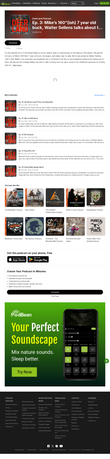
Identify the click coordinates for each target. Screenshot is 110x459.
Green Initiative (93, 414)
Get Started (55, 292)
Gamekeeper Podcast (95, 210)
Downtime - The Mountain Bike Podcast (54, 240)
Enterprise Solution (11, 411)
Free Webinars (76, 408)
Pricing (44, 3)
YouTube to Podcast (29, 425)
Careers (90, 408)
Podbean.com (89, 450)
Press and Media (93, 411)
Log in (96, 3)
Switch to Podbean (44, 421)
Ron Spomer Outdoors (33, 239)
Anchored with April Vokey (73, 240)
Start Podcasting (27, 402)
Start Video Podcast (28, 405)
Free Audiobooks (44, 427)
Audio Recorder (10, 420)
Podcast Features (11, 404)
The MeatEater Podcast (13, 210)
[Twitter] (52, 446)
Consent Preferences (59, 450)
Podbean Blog (92, 405)
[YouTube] (61, 446)
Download (13, 43)
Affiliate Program (93, 417)
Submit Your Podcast (45, 418)
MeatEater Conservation (14, 239)
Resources (75, 426)
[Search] (83, 3)
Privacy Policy (19, 450)
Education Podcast (28, 428)
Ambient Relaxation (44, 431)
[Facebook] (48, 446)
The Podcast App (11, 417)
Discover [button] (64, 3)
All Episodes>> (100, 95)
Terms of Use (44, 450)
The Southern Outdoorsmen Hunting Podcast (54, 211)
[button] (16, 3)
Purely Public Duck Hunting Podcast (93, 240)
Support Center (77, 402)
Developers (75, 429)
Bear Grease (29, 210)
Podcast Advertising (45, 404)
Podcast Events (77, 411)
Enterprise (36, 3)
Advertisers (27, 3)
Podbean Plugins (44, 424)
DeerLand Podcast (41, 18)
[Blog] (57, 446)
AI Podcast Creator (28, 418)
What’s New (75, 405)
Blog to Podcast (27, 421)
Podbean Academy (78, 414)
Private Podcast (10, 414)
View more (17, 65)
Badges (74, 423)
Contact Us (91, 420)
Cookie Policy (31, 450)
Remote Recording (11, 423)
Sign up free (104, 3)
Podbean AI (9, 426)
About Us (91, 402)
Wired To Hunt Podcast (74, 210)
